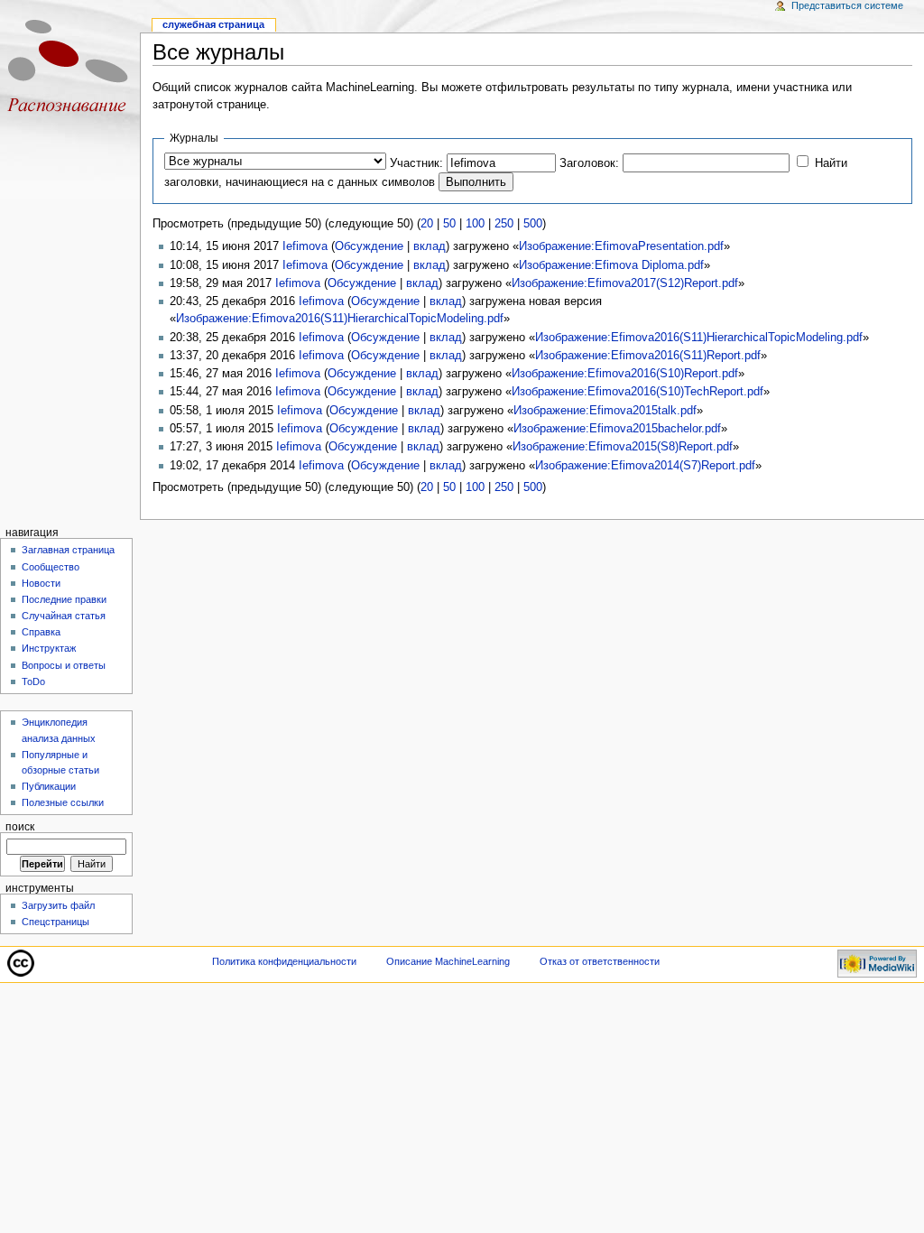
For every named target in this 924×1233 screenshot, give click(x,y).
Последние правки (64, 599)
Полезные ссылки (63, 802)
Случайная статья (64, 615)
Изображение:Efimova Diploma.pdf (611, 265)
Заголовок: (589, 163)
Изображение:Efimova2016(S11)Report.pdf (648, 355)
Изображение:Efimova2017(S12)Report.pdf (625, 283)
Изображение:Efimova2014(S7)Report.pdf (645, 465)
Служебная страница (213, 24)
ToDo (33, 681)
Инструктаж (49, 648)
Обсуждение (369, 246)
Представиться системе (847, 5)
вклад (429, 246)
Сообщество (50, 566)
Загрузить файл (58, 905)
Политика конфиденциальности (284, 961)
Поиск (19, 826)
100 (475, 224)
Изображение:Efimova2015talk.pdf (605, 410)
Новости (41, 583)
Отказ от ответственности (600, 961)
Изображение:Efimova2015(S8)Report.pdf (623, 446)
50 (449, 224)
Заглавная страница (68, 549)
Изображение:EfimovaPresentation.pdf (621, 246)
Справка (41, 631)
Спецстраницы (55, 921)
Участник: (416, 163)
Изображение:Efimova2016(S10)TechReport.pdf (637, 391)
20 (426, 224)
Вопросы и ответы (64, 665)
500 (532, 224)
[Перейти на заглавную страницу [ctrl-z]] (70, 70)
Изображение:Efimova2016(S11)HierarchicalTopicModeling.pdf (340, 318)
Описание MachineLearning (448, 961)
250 (503, 224)
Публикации (49, 786)
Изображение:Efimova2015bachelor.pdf (617, 428)
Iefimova (305, 246)
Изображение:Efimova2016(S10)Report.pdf (625, 373)
